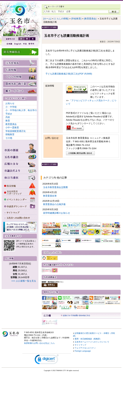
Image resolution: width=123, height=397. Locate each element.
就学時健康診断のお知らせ (57, 213)
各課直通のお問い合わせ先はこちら (39, 343)
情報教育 (9, 134)
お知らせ (9, 103)
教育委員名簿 (50, 195)
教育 (7, 120)
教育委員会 (11, 124)
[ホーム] (47, 18)
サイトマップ (80, 345)
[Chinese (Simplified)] (25, 43)
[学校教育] (76, 18)
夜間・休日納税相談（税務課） (88, 339)
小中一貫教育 (12, 127)
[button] (47, 360)
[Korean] (31, 43)
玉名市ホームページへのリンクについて (92, 342)
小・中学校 (11, 107)
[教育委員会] (90, 18)
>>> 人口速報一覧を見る (23, 281)
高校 (7, 117)
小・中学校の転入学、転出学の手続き (21, 112)
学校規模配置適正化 (15, 131)
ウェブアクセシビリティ (85, 348)
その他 (8, 138)
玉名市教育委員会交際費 (55, 187)
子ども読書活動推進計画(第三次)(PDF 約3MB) (68, 73)
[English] (17, 43)
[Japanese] (9, 43)
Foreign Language (83, 351)
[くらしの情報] (61, 18)
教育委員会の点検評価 (54, 204)
